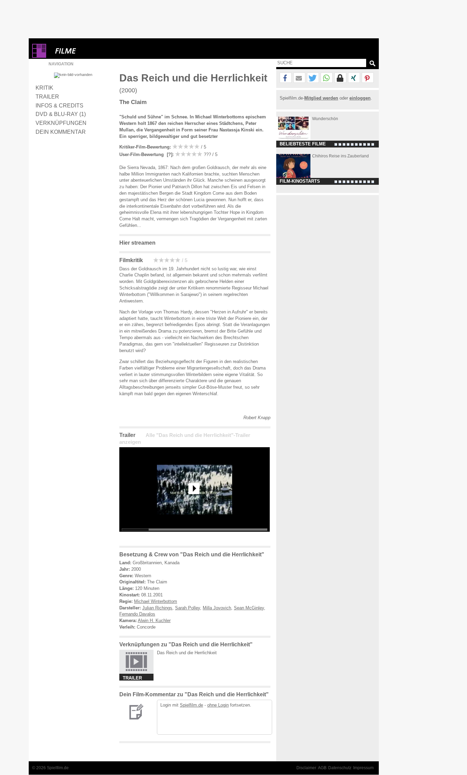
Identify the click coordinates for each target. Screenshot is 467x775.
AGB (322, 767)
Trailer (47, 96)
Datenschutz (339, 767)
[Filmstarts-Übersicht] (90, 50)
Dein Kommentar (61, 132)
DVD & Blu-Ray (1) (61, 114)
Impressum (363, 767)
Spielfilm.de (191, 705)
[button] (285, 78)
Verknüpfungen (61, 123)
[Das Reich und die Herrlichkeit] (194, 537)
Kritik (44, 88)
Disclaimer (306, 767)
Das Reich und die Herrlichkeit (187, 652)
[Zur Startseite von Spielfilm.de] (39, 56)
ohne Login (218, 705)
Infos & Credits (59, 105)
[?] (168, 154)
